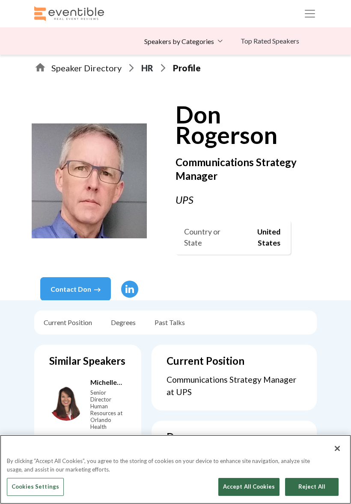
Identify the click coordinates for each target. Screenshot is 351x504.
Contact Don (71, 289)
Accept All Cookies (249, 486)
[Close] (337, 448)
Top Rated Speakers (270, 41)
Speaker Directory (86, 68)
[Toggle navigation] (310, 14)
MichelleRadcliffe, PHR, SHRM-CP (106, 382)
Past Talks (170, 322)
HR (147, 68)
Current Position (68, 322)
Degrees (123, 322)
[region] (175, 469)
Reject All (311, 486)
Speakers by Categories (179, 41)
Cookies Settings (35, 486)
